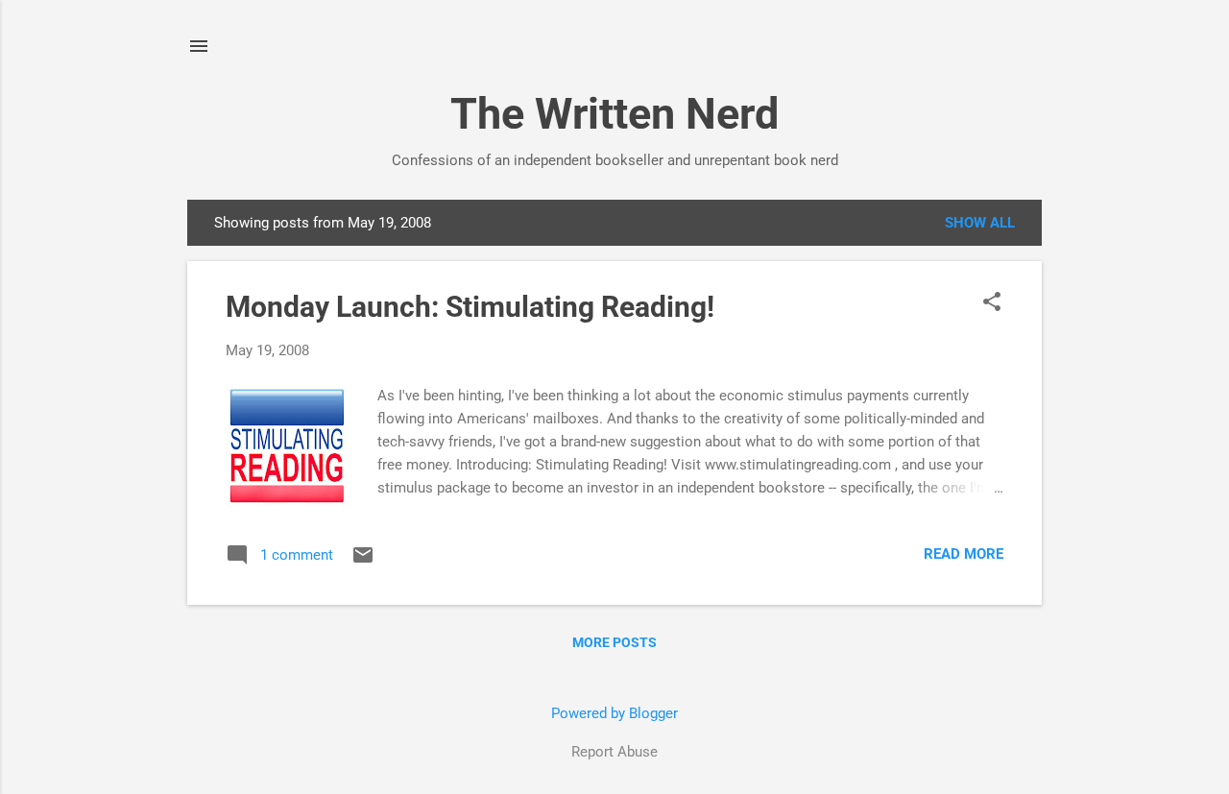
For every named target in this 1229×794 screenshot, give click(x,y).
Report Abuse (614, 751)
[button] (991, 303)
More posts (614, 642)
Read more (963, 554)
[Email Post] (362, 561)
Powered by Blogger (614, 713)
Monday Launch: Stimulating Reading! (470, 307)
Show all (980, 222)
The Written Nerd (614, 113)
